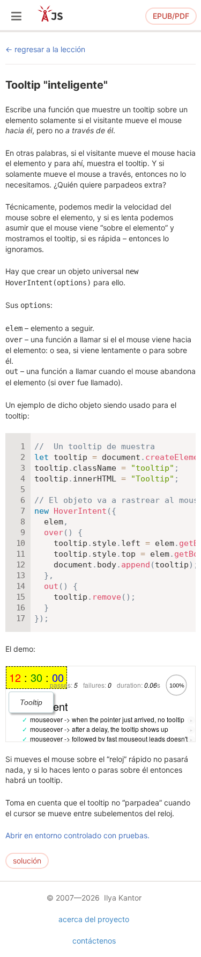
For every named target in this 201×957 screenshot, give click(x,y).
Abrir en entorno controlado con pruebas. (77, 835)
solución (27, 860)
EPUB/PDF (171, 15)
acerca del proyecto (93, 919)
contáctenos (94, 940)
